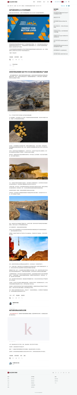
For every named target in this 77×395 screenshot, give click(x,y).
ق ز (64, 1)
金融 (24, 355)
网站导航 (56, 378)
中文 (62, 1)
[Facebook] (19, 60)
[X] (22, 60)
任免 (17, 5)
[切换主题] (52, 2)
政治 (8, 380)
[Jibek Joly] (63, 5)
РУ (58, 1)
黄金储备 (18, 295)
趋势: (8, 5)
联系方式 (56, 380)
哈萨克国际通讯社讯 (14, 313)
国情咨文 (23, 5)
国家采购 (32, 387)
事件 (20, 5)
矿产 (14, 295)
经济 (21, 355)
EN (60, 1)
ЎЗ (66, 1)
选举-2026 (11, 5)
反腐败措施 (33, 385)
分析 (48, 1)
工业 (10, 295)
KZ (55, 1)
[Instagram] (10, 60)
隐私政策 (32, 380)
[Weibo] (61, 372)
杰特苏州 (23, 295)
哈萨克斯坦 (17, 355)
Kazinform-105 (38, 5)
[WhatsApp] (13, 60)
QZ (57, 1)
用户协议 (32, 378)
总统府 (15, 5)
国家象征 (32, 382)
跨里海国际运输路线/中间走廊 (30, 5)
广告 (55, 382)
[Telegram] (16, 60)
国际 (8, 387)
